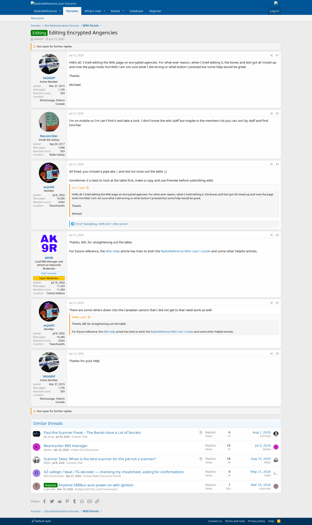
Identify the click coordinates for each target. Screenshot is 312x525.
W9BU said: (79, 317)
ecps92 (49, 187)
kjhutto (48, 450)
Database (136, 11)
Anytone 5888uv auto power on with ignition (96, 484)
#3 (277, 164)
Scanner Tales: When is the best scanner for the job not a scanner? (100, 458)
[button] (60, 11)
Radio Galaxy (57, 154)
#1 (277, 55)
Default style (42, 521)
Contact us (215, 521)
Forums (72, 11)
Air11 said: (78, 188)
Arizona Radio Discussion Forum (102, 476)
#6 (277, 353)
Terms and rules (235, 521)
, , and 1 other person (101, 224)
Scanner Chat (79, 436)
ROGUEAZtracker (54, 476)
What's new (92, 11)
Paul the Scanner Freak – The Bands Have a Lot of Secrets (92, 432)
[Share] (271, 55)
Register (155, 11)
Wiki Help (113, 251)
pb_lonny (49, 436)
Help (271, 521)
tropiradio (49, 489)
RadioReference (45, 11)
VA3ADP (39, 39)
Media (115, 11)
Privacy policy (256, 521)
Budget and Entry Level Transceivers (96, 489)
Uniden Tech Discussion (85, 450)
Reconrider (49, 136)
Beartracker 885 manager (66, 445)
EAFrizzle (265, 436)
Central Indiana (55, 293)
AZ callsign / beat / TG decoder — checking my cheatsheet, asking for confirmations (114, 471)
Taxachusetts (57, 205)
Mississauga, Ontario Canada (52, 102)
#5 (277, 303)
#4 (277, 235)
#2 (277, 113)
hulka (267, 475)
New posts (37, 18)
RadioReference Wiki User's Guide (185, 251)
